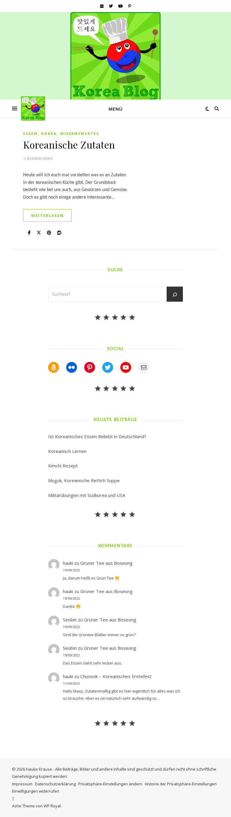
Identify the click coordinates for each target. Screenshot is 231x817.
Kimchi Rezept (63, 466)
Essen (30, 133)
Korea (49, 133)
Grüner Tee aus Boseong (106, 563)
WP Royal (52, 806)
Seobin (70, 620)
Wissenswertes (79, 133)
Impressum (22, 784)
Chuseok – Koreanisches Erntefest (116, 676)
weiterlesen (47, 215)
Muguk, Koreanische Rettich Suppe (84, 480)
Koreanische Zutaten (69, 144)
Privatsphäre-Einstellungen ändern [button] (110, 784)
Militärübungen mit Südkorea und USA (86, 495)
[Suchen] (175, 295)
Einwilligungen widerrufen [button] (35, 791)
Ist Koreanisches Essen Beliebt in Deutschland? (97, 436)
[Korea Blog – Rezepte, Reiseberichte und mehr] (115, 57)
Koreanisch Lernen (67, 451)
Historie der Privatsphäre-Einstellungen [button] (181, 784)
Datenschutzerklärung (55, 784)
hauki (68, 563)
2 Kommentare (38, 158)
